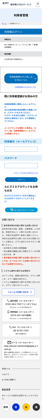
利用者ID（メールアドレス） (21, 141)
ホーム (4, 23)
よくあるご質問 (8, 379)
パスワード (10, 158)
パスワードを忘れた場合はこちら (26, 173)
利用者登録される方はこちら (25, 87)
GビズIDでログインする (23, 210)
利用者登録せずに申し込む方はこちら (21, 78)
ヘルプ (4, 374)
